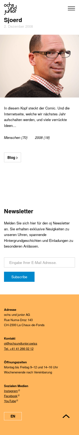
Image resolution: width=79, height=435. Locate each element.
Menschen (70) (16, 137)
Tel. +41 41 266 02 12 (18, 348)
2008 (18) (42, 137)
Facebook (10, 396)
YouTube (10, 401)
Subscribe (19, 276)
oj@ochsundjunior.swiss (20, 343)
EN (13, 416)
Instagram (11, 391)
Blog (11, 157)
